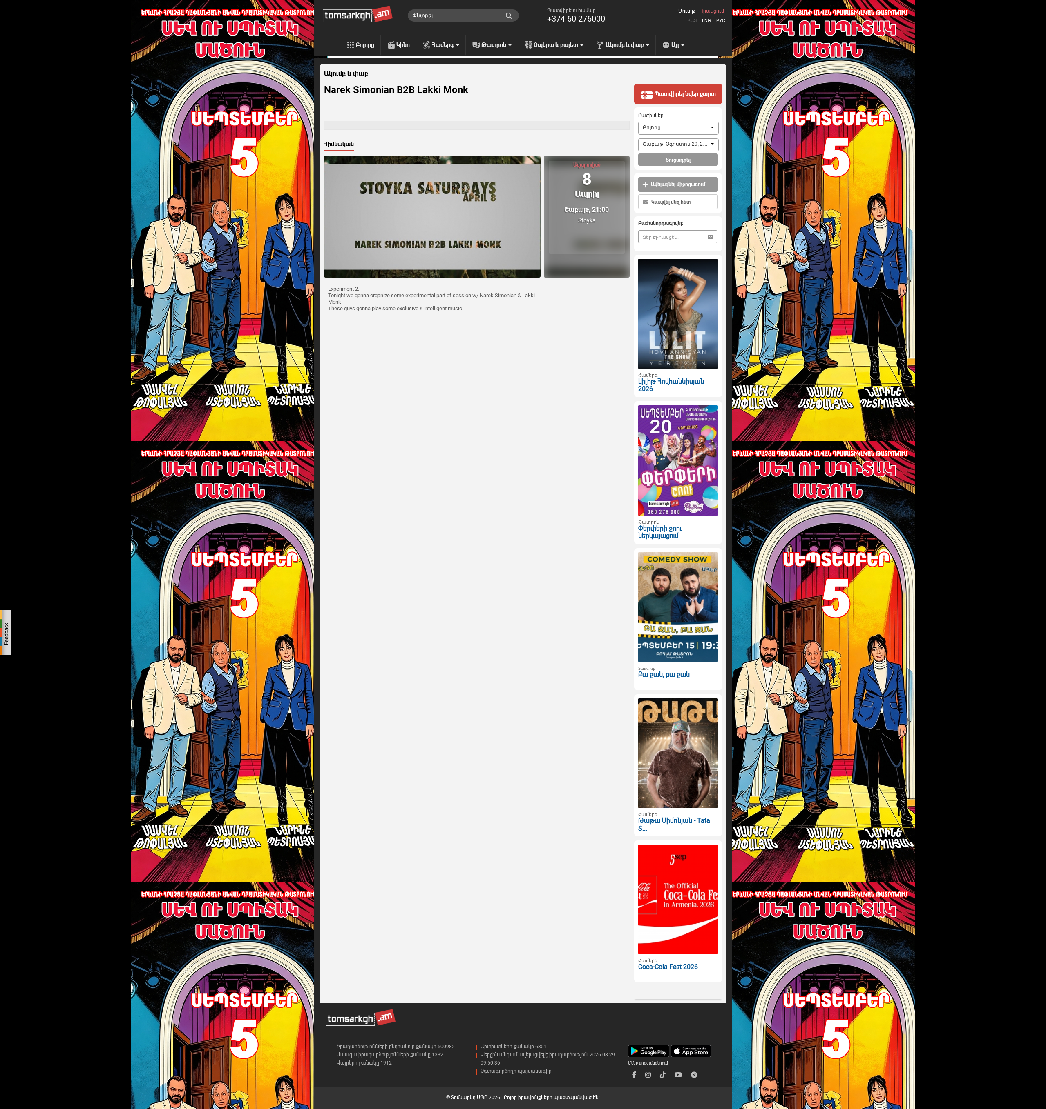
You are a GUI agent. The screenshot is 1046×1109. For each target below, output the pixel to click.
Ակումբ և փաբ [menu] (625, 45)
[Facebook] (634, 1075)
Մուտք (686, 11)
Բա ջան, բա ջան (664, 674)
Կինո (403, 45)
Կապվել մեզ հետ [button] (670, 202)
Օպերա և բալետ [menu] (556, 45)
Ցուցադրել (678, 160)
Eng (706, 20)
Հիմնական (339, 144)
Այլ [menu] (675, 45)
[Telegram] (694, 1075)
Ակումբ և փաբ (346, 74)
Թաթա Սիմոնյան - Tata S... (674, 824)
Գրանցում (712, 11)
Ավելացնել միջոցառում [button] (677, 184)
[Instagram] (648, 1075)
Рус (720, 20)
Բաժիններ (651, 115)
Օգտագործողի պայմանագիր (516, 1071)
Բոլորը (365, 45)
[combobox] (678, 128)
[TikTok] (663, 1075)
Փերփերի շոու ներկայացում (660, 532)
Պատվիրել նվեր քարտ (684, 94)
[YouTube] (678, 1075)
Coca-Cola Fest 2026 (668, 967)
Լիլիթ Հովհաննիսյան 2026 (671, 385)
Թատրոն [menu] (494, 45)
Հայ (692, 20)
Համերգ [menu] (443, 45)
